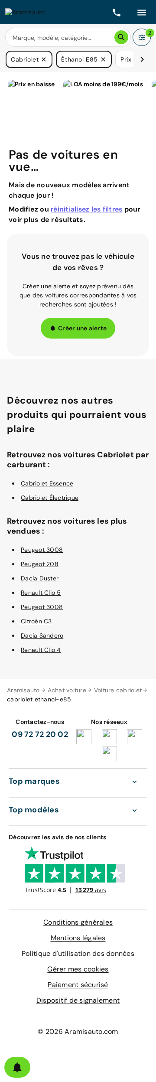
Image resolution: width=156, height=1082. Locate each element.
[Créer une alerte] (17, 1067)
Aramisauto (23, 690)
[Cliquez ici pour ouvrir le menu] (141, 12)
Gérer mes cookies (77, 969)
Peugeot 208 (39, 564)
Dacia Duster (39, 578)
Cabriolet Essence (47, 483)
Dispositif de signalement (78, 1000)
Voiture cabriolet (118, 690)
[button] (43, 59)
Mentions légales (78, 937)
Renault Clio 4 (41, 650)
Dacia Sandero (42, 635)
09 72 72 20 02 (40, 734)
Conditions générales (78, 922)
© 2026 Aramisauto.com (78, 1031)
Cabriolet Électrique (49, 498)
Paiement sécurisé (78, 984)
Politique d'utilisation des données (78, 953)
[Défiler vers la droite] (142, 59)
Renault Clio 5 (41, 592)
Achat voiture (67, 690)
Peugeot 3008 (42, 550)
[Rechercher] (121, 37)
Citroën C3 (36, 621)
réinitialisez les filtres (86, 209)
